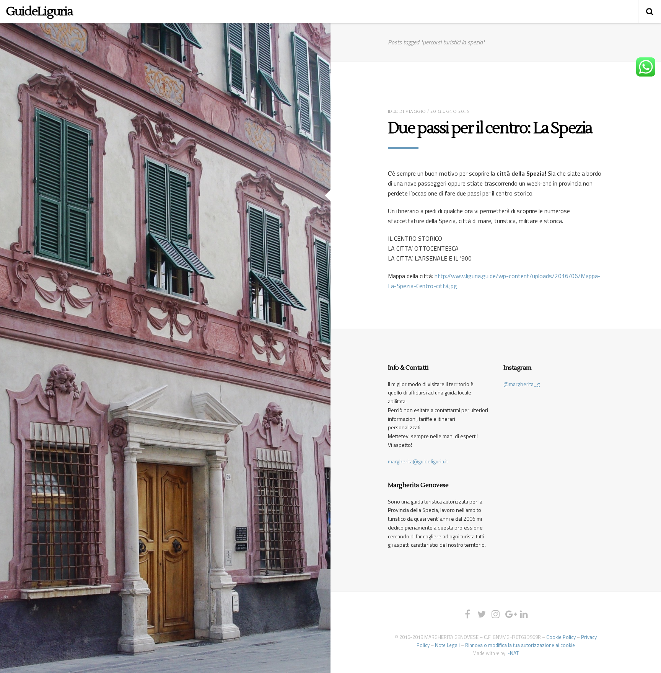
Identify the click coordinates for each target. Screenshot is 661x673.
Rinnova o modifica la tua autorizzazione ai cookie (520, 645)
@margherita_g (521, 384)
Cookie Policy (561, 637)
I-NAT (512, 653)
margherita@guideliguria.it (418, 461)
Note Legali (447, 645)
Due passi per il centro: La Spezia (490, 128)
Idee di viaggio (407, 111)
